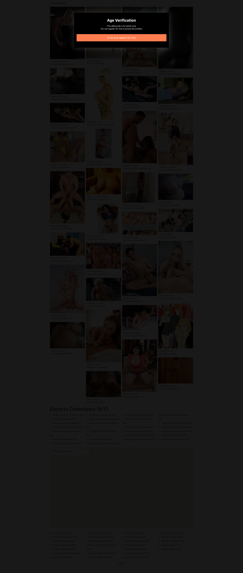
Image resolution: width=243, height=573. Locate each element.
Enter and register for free (121, 37)
